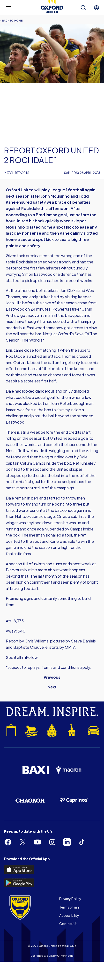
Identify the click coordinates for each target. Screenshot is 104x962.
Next (52, 686)
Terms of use (69, 907)
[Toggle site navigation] (8, 7)
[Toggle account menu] (96, 8)
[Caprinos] (74, 800)
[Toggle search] (83, 8)
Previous (52, 677)
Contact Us (68, 923)
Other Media (65, 955)
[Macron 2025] (68, 770)
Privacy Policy (70, 898)
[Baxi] (35, 769)
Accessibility (69, 915)
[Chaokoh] (30, 800)
